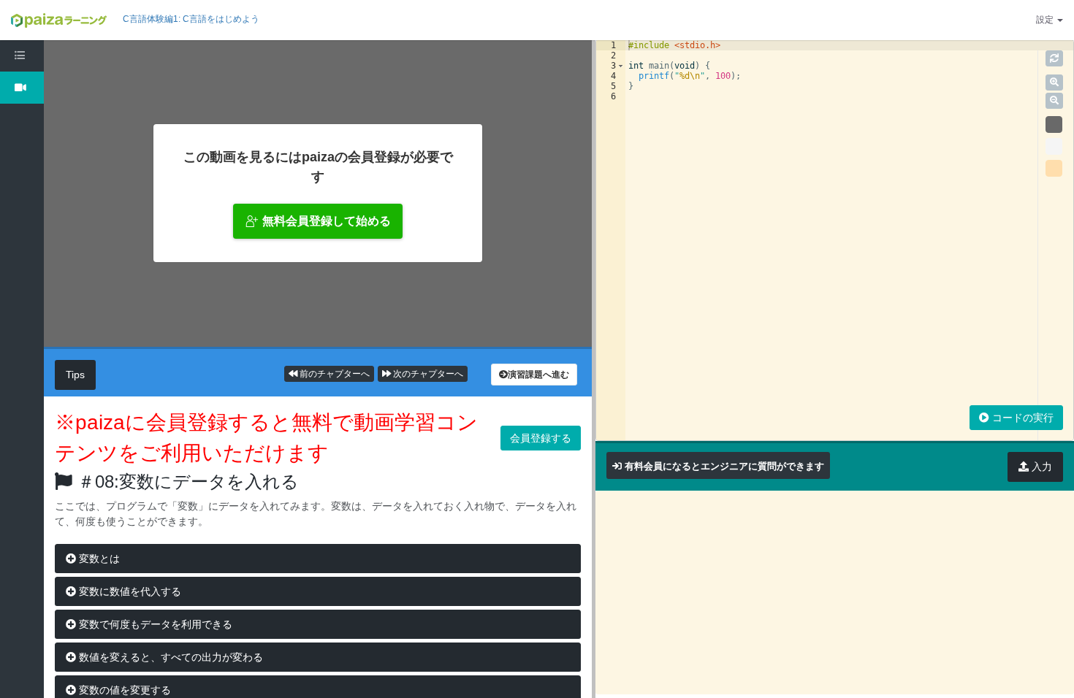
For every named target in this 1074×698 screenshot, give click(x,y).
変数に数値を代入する (128, 591)
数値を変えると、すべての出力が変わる (169, 657)
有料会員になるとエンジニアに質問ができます (724, 466)
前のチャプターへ (333, 374)
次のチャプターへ (427, 374)
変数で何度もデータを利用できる (154, 624)
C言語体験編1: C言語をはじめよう (191, 19)
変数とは (98, 558)
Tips (75, 374)
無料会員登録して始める (326, 221)
